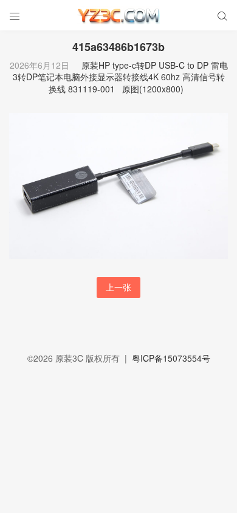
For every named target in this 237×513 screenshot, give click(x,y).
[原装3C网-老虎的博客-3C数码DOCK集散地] (118, 15)
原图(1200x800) (153, 89)
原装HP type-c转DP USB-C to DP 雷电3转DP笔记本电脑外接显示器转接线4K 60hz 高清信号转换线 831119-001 (120, 77)
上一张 (118, 287)
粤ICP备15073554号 (171, 358)
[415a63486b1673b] (118, 185)
